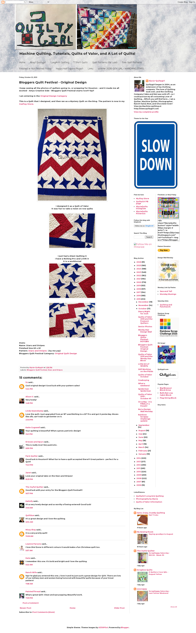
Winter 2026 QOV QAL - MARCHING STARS (121, 69)
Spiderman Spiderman (144, 390)
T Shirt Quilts (81, 62)
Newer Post (25, 608)
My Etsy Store (142, 198)
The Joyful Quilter (34, 487)
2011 (138, 468)
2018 (138, 289)
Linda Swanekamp (34, 411)
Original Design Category (53, 96)
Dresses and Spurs (35, 442)
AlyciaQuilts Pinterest (142, 212)
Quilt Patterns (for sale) (104, 62)
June (141, 437)
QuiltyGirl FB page (142, 202)
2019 (138, 285)
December (143, 302)
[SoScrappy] (168, 336)
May (140, 440)
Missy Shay (31, 530)
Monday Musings (168, 294)
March (141, 447)
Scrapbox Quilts (144, 570)
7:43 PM (29, 465)
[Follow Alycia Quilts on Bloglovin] (144, 227)
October (142, 309)
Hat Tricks (153, 515)
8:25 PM (29, 479)
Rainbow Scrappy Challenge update (144, 418)
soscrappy (142, 589)
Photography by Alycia (147, 499)
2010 (138, 472)
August (142, 430)
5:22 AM (29, 565)
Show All (173, 607)
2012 (138, 465)
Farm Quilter (32, 456)
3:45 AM (29, 508)
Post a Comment (31, 603)
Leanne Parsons (33, 544)
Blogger (125, 627)
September (144, 425)
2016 (138, 295)
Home (22, 62)
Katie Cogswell (33, 427)
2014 (138, 458)
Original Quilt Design (66, 353)
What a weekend (144, 384)
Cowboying (143, 380)
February (143, 451)
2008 (139, 478)
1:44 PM (29, 389)
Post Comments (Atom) (43, 612)
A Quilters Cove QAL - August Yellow (158, 573)
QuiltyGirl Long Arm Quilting (150, 496)
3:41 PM (29, 434)
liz (27, 382)
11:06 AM (29, 536)
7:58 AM (29, 584)
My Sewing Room (145, 532)
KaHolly (29, 501)
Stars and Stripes (37, 351)
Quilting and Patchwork (166, 306)
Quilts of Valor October (145, 376)
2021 (138, 279)
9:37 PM (29, 493)
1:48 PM (29, 403)
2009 (139, 475)
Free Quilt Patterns (132, 62)
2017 (138, 292)
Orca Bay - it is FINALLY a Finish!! (145, 404)
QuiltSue (30, 515)
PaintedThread (33, 591)
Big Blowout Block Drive (166, 389)
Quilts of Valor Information (149, 502)
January (142, 454)
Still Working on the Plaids (145, 370)
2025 (138, 265)
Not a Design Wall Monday (145, 410)
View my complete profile (146, 112)
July (140, 434)
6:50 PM (29, 448)
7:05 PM (29, 598)
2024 (139, 269)
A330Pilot (103, 627)
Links (90, 69)
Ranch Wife (31, 572)
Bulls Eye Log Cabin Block (166, 394)
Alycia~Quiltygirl (157, 81)
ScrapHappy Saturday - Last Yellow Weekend (159, 592)
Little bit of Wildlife (143, 365)
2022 (139, 275)
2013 (138, 462)
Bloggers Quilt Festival (37, 370)
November (143, 305)
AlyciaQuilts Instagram (142, 207)
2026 (139, 262)
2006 (139, 485)
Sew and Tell (166, 291)
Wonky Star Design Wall (145, 331)
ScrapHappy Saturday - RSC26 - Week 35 (159, 554)
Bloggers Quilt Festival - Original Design (145, 348)
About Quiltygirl (38, 62)
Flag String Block (168, 398)
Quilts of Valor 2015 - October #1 (145, 396)
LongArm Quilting (60, 62)
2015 (138, 299)
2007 (139, 482)
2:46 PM (29, 420)
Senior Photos (145, 326)
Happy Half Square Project (69, 69)
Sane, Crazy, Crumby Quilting (151, 513)
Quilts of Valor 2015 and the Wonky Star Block (145, 357)
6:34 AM (29, 522)
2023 (139, 272)
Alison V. (30, 397)
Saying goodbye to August (161, 534)
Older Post (119, 608)
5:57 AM (29, 550)
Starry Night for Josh (144, 312)
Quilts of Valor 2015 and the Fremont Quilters (145, 320)
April (140, 444)
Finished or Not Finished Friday (35, 69)
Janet (28, 473)
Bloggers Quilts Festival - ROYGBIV (143, 338)
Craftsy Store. (26, 104)
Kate (28, 558)
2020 (139, 282)
